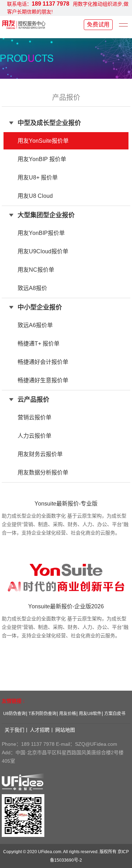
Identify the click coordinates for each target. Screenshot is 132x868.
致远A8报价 (32, 288)
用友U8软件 (90, 713)
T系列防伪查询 (42, 713)
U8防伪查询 (14, 713)
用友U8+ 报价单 (38, 178)
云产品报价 (33, 399)
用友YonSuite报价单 (43, 141)
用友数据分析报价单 (43, 473)
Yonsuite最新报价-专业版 (66, 504)
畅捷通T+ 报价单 (38, 344)
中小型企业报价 (40, 307)
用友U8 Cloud (35, 196)
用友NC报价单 (36, 270)
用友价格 (67, 713)
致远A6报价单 (35, 325)
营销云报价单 (34, 417)
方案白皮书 (114, 713)
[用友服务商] (24, 24)
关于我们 (14, 730)
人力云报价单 (34, 436)
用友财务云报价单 (40, 454)
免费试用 (98, 25)
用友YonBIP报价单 (41, 233)
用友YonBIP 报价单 (42, 159)
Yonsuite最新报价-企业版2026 (66, 606)
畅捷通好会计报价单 (43, 362)
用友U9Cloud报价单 (43, 251)
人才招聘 (40, 730)
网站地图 (65, 730)
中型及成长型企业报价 (49, 122)
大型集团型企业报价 (46, 215)
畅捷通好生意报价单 (43, 380)
